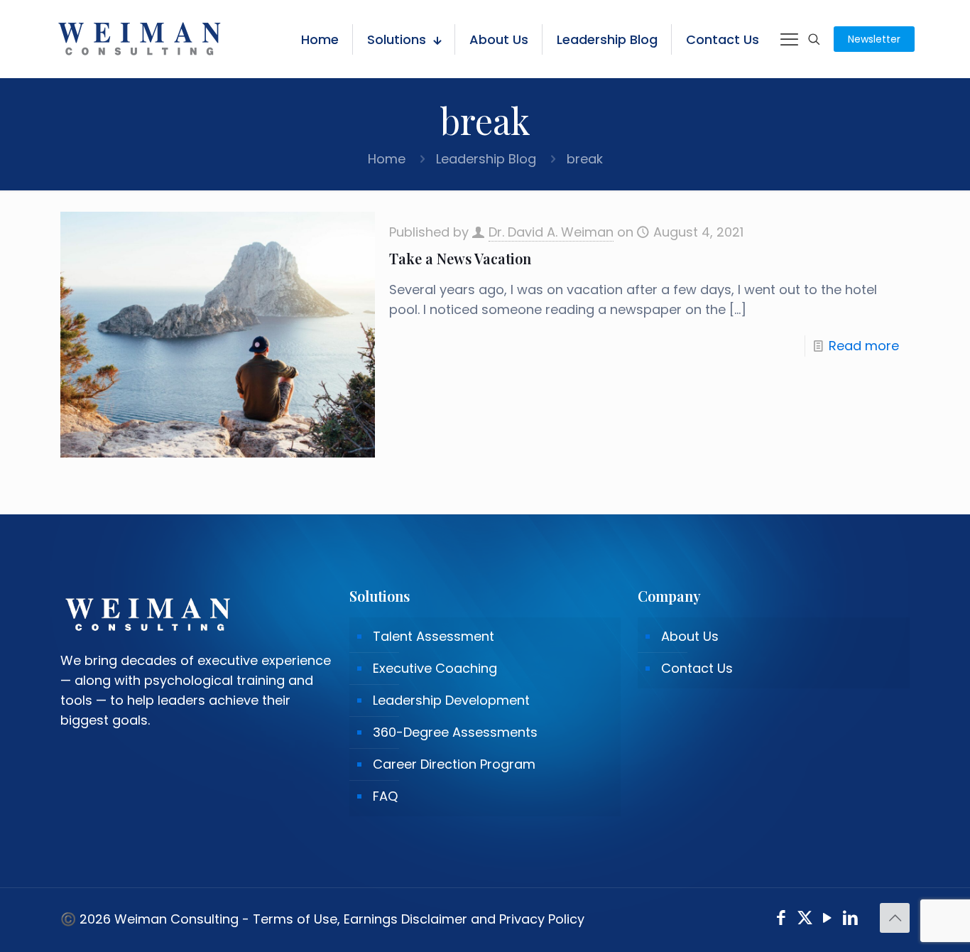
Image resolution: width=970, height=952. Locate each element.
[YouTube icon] (827, 919)
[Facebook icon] (781, 919)
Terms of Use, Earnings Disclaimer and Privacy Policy (418, 919)
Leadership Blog (486, 159)
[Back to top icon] (895, 918)
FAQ (385, 796)
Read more (864, 346)
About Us (690, 636)
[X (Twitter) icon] (805, 919)
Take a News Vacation (460, 258)
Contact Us (697, 668)
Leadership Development (451, 700)
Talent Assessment (433, 636)
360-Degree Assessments (455, 732)
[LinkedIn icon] (851, 919)
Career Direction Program (454, 764)
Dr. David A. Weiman (551, 232)
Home (386, 159)
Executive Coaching (435, 668)
